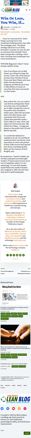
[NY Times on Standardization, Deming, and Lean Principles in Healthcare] (15, 295)
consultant (10, 198)
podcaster (8, 203)
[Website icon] (14, 255)
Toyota (20, 316)
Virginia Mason (4, 319)
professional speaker (13, 201)
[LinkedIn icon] (11, 255)
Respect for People (6, 357)
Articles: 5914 (15, 259)
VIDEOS (13, 385)
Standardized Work (5, 316)
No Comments (5, 29)
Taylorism (14, 357)
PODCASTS (7, 385)
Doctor (8, 313)
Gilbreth (8, 354)
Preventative (22, 366)
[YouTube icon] (23, 255)
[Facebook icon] (7, 255)
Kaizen (19, 313)
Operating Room (22, 354)
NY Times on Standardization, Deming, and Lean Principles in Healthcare (14, 308)
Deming (3, 313)
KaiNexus (15, 250)
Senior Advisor (20, 245)
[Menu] (29, 10)
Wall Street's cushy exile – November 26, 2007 (15, 33)
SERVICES (19, 385)
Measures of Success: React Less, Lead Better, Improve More (15, 233)
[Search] (26, 10)
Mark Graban (13, 194)
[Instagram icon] (20, 255)
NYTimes (25, 313)
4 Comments (4, 321)
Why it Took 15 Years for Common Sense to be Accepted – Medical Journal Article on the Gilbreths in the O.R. (15, 348)
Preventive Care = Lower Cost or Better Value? (14, 364)
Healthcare (13, 313)
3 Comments (4, 359)
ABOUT (25, 385)
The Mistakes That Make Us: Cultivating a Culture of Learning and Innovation (15, 216)
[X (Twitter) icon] (17, 255)
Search (2, 430)
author (18, 198)
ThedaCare (14, 316)
